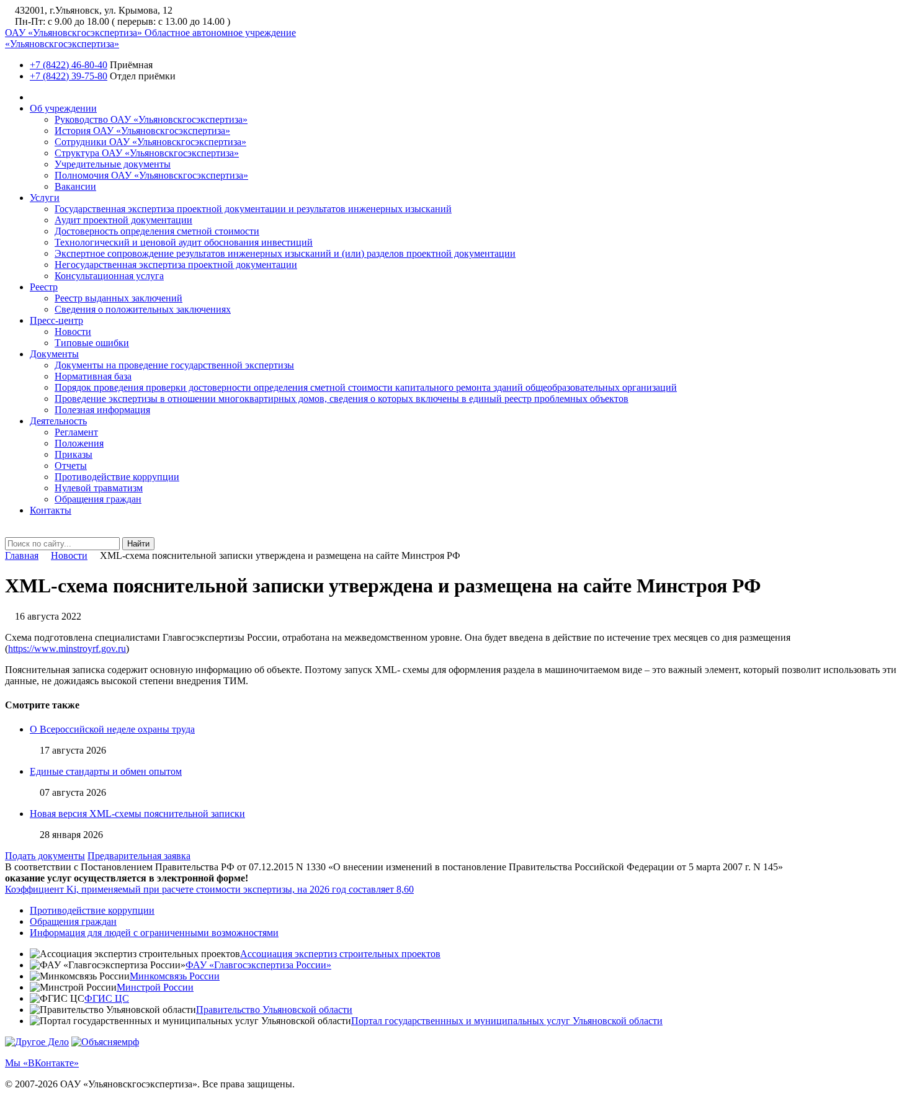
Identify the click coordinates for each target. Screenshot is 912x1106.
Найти (138, 543)
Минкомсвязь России (175, 976)
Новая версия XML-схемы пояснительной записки (137, 813)
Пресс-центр (56, 320)
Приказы (73, 454)
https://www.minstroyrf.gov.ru (67, 648)
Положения (79, 443)
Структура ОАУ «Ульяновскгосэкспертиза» (147, 153)
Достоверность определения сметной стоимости (157, 231)
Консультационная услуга (109, 275)
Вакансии (75, 186)
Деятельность (58, 421)
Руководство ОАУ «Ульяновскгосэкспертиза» (151, 119)
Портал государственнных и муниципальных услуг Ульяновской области (507, 1020)
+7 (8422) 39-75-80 (68, 76)
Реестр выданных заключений (118, 298)
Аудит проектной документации (123, 220)
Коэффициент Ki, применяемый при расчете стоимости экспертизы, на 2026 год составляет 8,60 (209, 889)
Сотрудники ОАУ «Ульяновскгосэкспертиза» (150, 141)
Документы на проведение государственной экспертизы (174, 365)
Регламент (76, 432)
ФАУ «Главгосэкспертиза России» (258, 965)
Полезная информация (102, 409)
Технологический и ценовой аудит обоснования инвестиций (184, 242)
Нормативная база (93, 376)
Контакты (50, 510)
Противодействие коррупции (117, 476)
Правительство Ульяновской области (274, 1009)
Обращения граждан (98, 499)
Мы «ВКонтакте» (42, 1063)
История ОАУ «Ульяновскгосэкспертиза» (142, 130)
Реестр (44, 287)
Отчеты (71, 465)
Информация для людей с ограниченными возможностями (154, 932)
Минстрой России (155, 987)
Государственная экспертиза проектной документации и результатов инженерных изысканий (253, 208)
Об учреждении (63, 108)
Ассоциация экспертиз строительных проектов (340, 953)
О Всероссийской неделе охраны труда (112, 729)
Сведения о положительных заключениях (143, 309)
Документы (54, 354)
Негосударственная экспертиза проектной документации (176, 264)
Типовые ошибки (92, 342)
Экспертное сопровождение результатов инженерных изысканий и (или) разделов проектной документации (285, 253)
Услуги (45, 197)
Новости (73, 331)
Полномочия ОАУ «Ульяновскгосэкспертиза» (151, 175)
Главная (21, 555)
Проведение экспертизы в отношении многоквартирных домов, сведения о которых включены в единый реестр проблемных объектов (341, 398)
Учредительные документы (113, 164)
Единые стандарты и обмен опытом (106, 771)
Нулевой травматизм (99, 488)
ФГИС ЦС (106, 998)
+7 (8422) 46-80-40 (68, 65)
